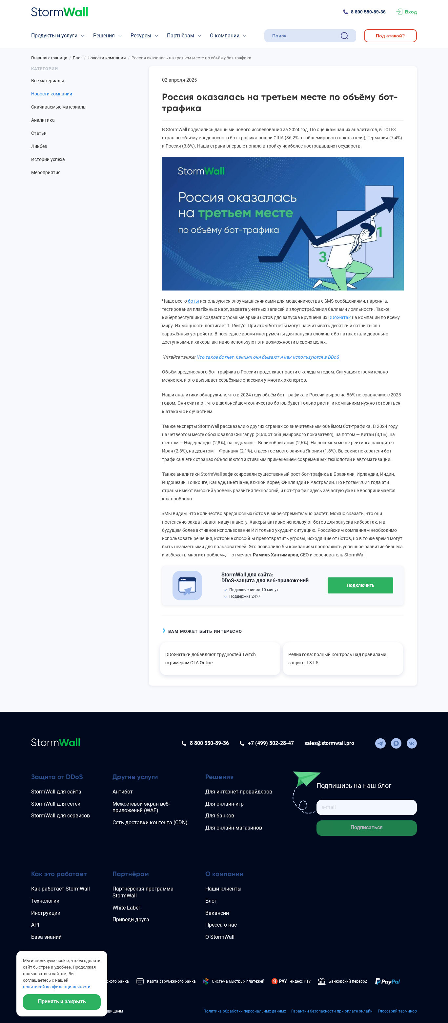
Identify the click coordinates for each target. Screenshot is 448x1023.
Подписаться (367, 827)
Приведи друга (130, 919)
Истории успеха (48, 159)
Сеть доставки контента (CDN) (150, 822)
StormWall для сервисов (60, 815)
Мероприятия (46, 172)
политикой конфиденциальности (57, 986)
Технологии (45, 901)
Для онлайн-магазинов (233, 828)
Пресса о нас (221, 925)
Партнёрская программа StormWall (142, 892)
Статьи (39, 133)
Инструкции (45, 913)
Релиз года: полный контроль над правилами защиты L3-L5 (337, 658)
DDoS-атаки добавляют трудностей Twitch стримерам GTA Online (210, 658)
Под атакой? (390, 35)
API (35, 925)
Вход (411, 11)
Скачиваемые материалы (59, 107)
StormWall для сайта (56, 792)
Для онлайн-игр (224, 804)
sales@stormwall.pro (329, 743)
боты (193, 301)
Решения (104, 35)
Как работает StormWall (60, 889)
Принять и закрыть (62, 1001)
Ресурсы (141, 35)
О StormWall (219, 937)
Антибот (122, 792)
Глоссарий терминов (397, 1011)
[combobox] (305, 36)
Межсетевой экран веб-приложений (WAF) (141, 807)
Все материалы (47, 80)
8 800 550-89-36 (368, 11)
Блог (211, 901)
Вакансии (217, 913)
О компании (224, 35)
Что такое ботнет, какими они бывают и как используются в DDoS (267, 357)
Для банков (219, 815)
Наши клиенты (223, 889)
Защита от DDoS (57, 777)
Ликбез (39, 146)
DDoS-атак (339, 317)
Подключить (361, 585)
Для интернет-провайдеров (238, 792)
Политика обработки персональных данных (244, 1011)
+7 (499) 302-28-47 (271, 743)
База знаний (46, 937)
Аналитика (43, 120)
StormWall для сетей (55, 804)
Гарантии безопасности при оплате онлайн (332, 1011)
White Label (126, 908)
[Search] (344, 36)
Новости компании (51, 93)
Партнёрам (180, 35)
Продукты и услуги (54, 35)
